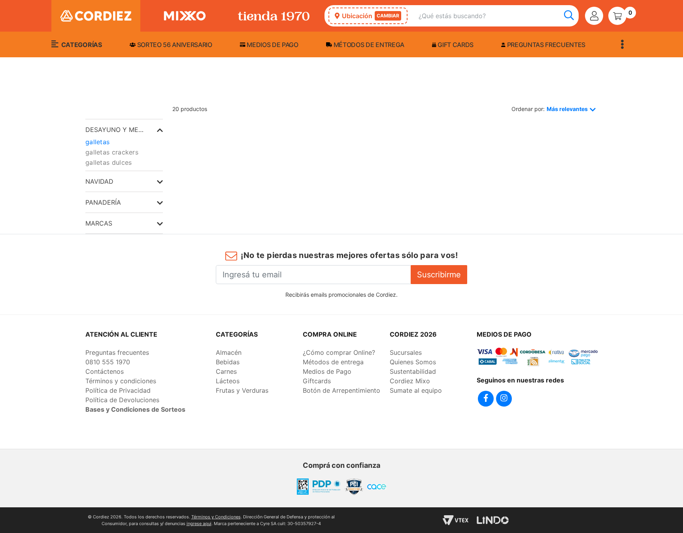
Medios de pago (271, 45)
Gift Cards (455, 45)
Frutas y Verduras (242, 390)
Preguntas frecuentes (545, 45)
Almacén (229, 352)
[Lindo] (492, 520)
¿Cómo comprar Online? (339, 352)
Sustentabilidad (413, 371)
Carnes (226, 371)
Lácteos (228, 381)
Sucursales (406, 352)
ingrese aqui (199, 523)
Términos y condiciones (120, 381)
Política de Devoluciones (122, 400)
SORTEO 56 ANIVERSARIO (174, 45)
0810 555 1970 (107, 362)
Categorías (81, 45)
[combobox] (499, 16)
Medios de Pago (327, 371)
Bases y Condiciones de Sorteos (135, 409)
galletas (97, 142)
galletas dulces (108, 162)
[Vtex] (455, 520)
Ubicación (370, 16)
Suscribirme (439, 274)
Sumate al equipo (416, 390)
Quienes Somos (413, 362)
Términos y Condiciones (216, 517)
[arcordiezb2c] (87, 95)
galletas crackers (111, 152)
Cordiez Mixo (410, 381)
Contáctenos (104, 371)
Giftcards (317, 381)
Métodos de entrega (368, 45)
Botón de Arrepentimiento (341, 390)
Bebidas (228, 362)
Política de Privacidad (118, 390)
